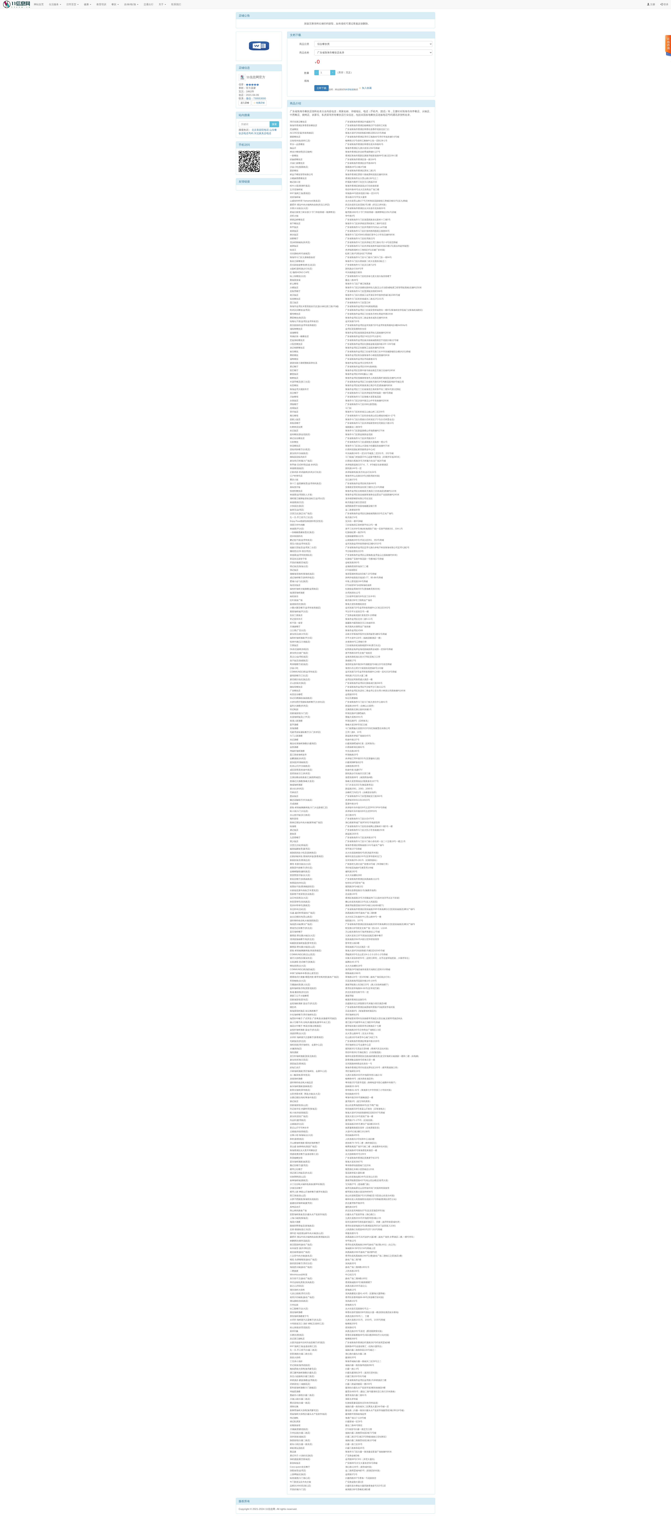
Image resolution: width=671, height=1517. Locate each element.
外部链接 (349, 89)
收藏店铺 (259, 103)
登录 (665, 4)
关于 (161, 4)
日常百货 (71, 4)
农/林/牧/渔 (130, 4)
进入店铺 (245, 103)
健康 (86, 4)
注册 (652, 4)
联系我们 (176, 4)
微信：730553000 (256, 98)
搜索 (274, 124)
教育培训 (101, 4)
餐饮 (114, 4)
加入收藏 (365, 88)
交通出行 (148, 4)
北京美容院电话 (260, 129)
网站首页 (39, 4)
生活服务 (54, 4)
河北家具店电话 (262, 133)
